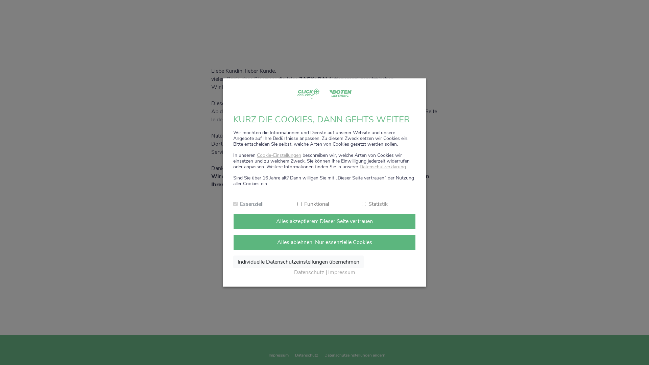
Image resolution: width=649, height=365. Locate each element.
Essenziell (252, 204)
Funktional (316, 204)
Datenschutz (309, 272)
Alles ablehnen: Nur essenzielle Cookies (324, 242)
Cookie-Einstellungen (279, 155)
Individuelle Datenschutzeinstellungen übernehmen (298, 262)
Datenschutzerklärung (383, 167)
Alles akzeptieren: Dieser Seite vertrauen (324, 221)
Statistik (378, 204)
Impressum (341, 272)
